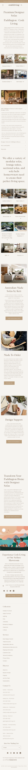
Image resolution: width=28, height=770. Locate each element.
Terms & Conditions (7, 655)
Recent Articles (6, 672)
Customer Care (6, 652)
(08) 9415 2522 (6, 736)
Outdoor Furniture (7, 610)
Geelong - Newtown (8, 716)
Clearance (5, 627)
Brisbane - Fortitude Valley (9, 724)
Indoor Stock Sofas (20, 216)
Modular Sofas (6, 66)
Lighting (5, 616)
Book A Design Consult (14, 595)
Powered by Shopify (13, 766)
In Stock (5, 630)
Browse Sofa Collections (13, 516)
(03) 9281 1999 (6, 701)
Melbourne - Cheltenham (9, 707)
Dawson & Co (13, 760)
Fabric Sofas (19, 201)
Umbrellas (5, 621)
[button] (2, 5)
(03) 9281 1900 (6, 718)
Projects (5, 675)
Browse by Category (8, 624)
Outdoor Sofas (6, 81)
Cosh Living (7, 27)
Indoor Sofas (19, 66)
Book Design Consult (8, 639)
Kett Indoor (19, 81)
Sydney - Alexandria (8, 689)
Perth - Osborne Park (8, 733)
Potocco (19, 255)
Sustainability (6, 681)
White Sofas (6, 216)
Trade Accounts (7, 641)
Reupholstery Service (8, 644)
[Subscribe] (19, 747)
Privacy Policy (6, 658)
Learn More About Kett (14, 318)
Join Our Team (6, 678)
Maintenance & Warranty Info (10, 647)
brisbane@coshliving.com (9, 729)
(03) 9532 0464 (7, 709)
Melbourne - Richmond (8, 698)
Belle (6, 255)
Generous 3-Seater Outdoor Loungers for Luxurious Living (7, 236)
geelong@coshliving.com (9, 721)
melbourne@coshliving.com (9, 703)
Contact (5, 661)
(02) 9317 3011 (6, 692)
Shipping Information (8, 650)
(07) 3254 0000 (6, 727)
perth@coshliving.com (8, 738)
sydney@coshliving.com (9, 695)
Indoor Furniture (7, 613)
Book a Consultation (14, 441)
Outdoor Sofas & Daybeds (20, 235)
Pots (4, 619)
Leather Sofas (6, 201)
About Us (5, 670)
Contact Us (9, 383)
